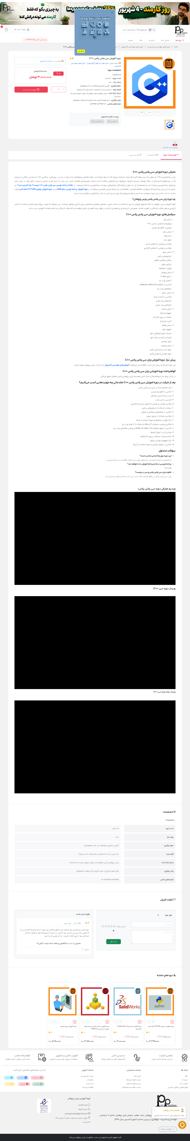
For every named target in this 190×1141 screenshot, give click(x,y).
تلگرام (8, 1078)
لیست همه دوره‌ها (134, 1080)
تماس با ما (184, 1083)
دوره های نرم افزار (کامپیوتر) (97, 63)
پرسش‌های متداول (133, 1083)
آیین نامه (137, 1076)
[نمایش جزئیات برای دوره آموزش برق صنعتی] (62, 1001)
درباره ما (185, 1080)
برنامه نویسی (97, 121)
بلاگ (186, 1076)
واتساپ (37, 1084)
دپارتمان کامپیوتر (46, 61)
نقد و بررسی (134, 155)
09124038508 (83, 1109)
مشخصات (151, 155)
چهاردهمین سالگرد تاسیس (178, 1087)
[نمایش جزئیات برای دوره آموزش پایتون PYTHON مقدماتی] (160, 1001)
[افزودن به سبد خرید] (172, 1022)
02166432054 (83, 1105)
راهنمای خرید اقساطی (170, 147)
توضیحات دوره (170, 155)
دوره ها (179, 40)
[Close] (66, 14)
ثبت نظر (113, 941)
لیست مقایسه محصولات (131, 1087)
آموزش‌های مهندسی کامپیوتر (116, 365)
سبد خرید (90, 1083)
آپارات (8, 1084)
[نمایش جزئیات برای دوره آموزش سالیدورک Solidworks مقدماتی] (127, 1001)
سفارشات (90, 1080)
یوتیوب (23, 1084)
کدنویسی (112, 121)
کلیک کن (81, 51)
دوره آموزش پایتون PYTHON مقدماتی (35, 189)
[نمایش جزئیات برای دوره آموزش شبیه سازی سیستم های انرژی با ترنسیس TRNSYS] (95, 1001)
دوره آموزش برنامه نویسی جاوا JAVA (72, 189)
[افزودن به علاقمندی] (148, 1022)
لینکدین (21, 1078)
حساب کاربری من (87, 1076)
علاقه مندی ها (88, 1087)
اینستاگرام (36, 1078)
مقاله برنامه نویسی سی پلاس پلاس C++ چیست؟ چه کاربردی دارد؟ (45, 185)
